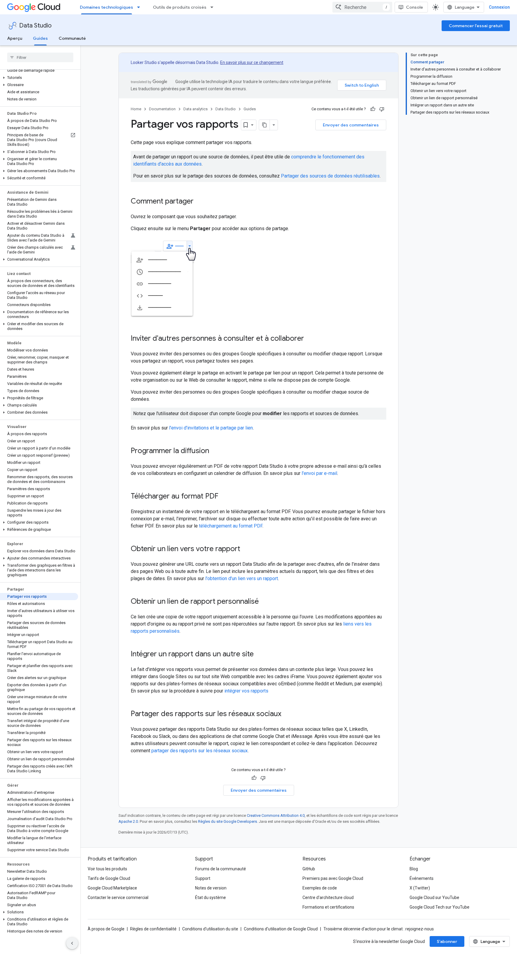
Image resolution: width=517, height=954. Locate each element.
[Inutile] (381, 109)
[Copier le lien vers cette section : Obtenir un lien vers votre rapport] (246, 549)
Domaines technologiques (106, 7)
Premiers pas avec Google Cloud (332, 878)
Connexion (499, 7)
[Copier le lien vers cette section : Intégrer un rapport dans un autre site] (260, 654)
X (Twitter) (420, 888)
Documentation (162, 109)
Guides (40, 38)
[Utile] (372, 109)
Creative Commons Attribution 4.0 (276, 815)
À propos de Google (106, 929)
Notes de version (210, 888)
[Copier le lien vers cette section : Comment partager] (200, 201)
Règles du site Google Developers (227, 821)
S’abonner (447, 941)
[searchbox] (40, 57)
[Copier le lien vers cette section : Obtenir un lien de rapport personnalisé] (265, 602)
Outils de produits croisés (179, 7)
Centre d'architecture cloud (328, 897)
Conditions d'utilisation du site (210, 929)
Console (414, 7)
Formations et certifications (328, 907)
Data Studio (35, 25)
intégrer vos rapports (246, 691)
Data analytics (195, 109)
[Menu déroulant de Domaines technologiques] (140, 7)
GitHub (308, 868)
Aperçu (14, 38)
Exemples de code (319, 888)
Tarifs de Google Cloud (109, 878)
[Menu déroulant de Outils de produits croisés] (213, 7)
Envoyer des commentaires (351, 125)
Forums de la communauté (220, 868)
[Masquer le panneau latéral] (72, 943)
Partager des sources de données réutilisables (330, 176)
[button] (39, 77)
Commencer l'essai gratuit (476, 25)
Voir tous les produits (107, 868)
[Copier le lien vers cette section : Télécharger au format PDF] (224, 496)
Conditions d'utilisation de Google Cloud (281, 929)
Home (136, 109)
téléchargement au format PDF (230, 526)
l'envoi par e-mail (319, 473)
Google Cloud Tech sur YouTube (439, 907)
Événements (422, 878)
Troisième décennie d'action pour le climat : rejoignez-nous (378, 929)
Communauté (72, 38)
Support (202, 878)
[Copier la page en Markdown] (264, 125)
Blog (414, 868)
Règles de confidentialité (153, 929)
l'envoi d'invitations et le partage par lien (211, 428)
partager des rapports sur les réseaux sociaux (199, 750)
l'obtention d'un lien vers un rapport (241, 578)
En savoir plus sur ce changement (251, 62)
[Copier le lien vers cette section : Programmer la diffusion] (215, 451)
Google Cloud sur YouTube (434, 897)
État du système (210, 897)
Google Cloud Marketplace (112, 888)
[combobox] (362, 7)
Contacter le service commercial (118, 897)
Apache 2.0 (128, 821)
